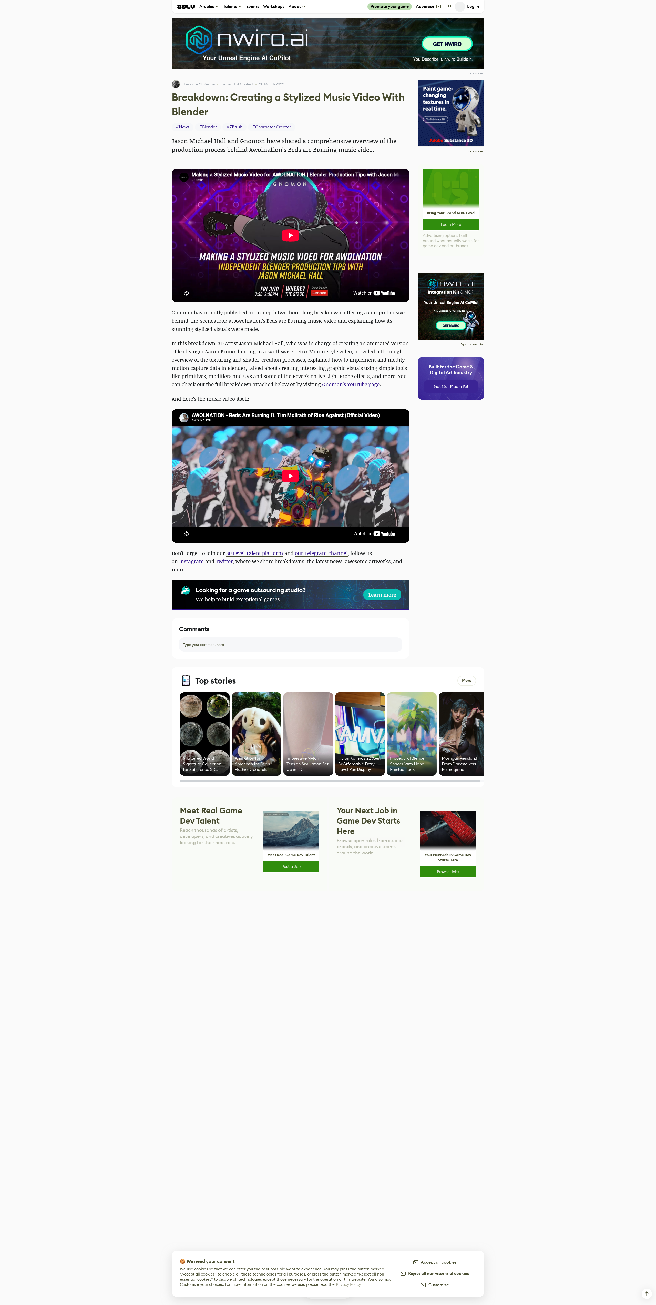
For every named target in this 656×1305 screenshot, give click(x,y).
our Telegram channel (321, 553)
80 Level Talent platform (254, 553)
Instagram (191, 561)
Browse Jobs (448, 871)
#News (182, 127)
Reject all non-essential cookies (437, 1273)
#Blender (208, 127)
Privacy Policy (348, 1284)
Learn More (451, 224)
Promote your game (390, 6)
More (466, 680)
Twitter (224, 561)
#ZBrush (234, 127)
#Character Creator (271, 127)
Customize (437, 1285)
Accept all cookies (437, 1262)
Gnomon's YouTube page (351, 384)
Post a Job (291, 866)
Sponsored (475, 151)
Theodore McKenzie (198, 84)
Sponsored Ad (472, 344)
